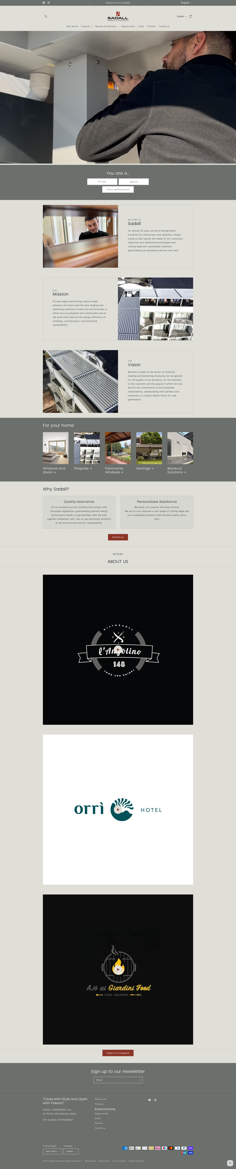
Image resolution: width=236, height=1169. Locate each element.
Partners (99, 1123)
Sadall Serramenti (57, 1161)
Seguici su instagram (118, 1053)
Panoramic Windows (114, 470)
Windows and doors (54, 470)
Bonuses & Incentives (105, 1108)
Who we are (100, 1099)
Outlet (98, 1118)
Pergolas (81, 468)
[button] (46, 16)
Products (99, 1104)
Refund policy (90, 1161)
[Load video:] (118, 650)
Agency (134, 181)
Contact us (118, 537)
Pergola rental (101, 1113)
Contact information (136, 1161)
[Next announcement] (147, 2)
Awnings (143, 468)
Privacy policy (104, 1161)
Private (102, 181)
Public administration (118, 189)
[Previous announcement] (89, 2)
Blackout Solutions (175, 470)
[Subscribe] (139, 1080)
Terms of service (119, 1161)
